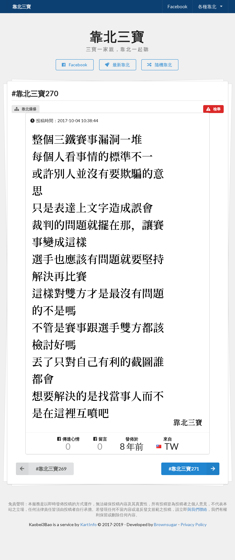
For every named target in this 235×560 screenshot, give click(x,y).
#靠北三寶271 (184, 468)
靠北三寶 (22, 6)
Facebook (177, 6)
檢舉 (217, 109)
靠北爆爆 (29, 109)
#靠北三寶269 (51, 468)
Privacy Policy (194, 524)
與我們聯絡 (197, 509)
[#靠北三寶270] (117, 280)
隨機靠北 (163, 64)
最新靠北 (121, 64)
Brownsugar (165, 524)
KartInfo (88, 524)
